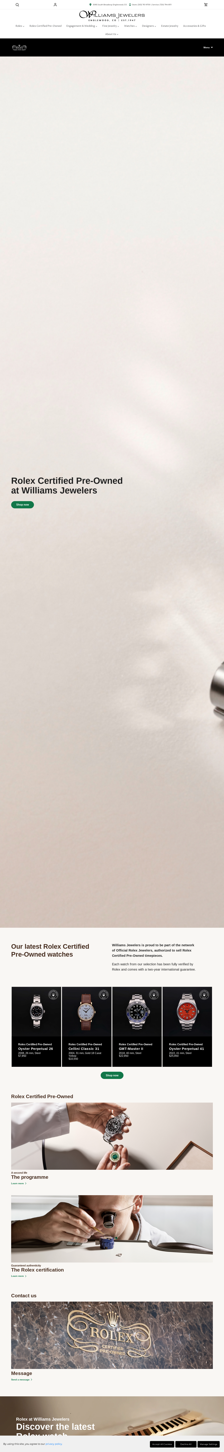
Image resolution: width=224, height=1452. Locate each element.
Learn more (17, 1183)
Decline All (185, 1444)
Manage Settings (208, 1444)
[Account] (55, 4)
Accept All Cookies (162, 1444)
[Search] (17, 4)
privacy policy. (54, 1443)
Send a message (20, 1379)
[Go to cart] (206, 4)
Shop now (22, 504)
